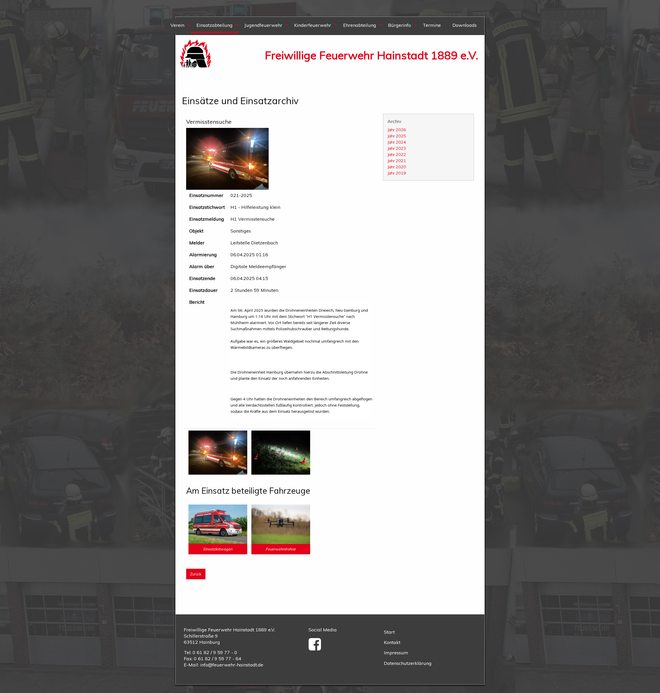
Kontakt (392, 642)
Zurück (195, 574)
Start (389, 632)
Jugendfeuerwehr (263, 25)
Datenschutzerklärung (408, 663)
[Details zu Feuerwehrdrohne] (280, 524)
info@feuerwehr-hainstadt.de (231, 665)
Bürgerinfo (399, 25)
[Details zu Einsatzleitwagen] (217, 524)
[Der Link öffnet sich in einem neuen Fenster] (317, 648)
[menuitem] (178, 26)
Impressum (396, 653)
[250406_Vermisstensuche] (217, 452)
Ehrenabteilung (359, 25)
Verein (177, 25)
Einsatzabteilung (214, 25)
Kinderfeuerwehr (312, 25)
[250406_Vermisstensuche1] (280, 452)
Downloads (464, 25)
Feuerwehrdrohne (281, 549)
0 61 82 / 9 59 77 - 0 (215, 652)
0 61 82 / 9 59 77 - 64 (217, 659)
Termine (432, 25)
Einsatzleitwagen (217, 549)
